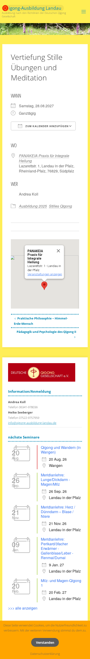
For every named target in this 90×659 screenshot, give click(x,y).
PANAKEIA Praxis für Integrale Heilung (44, 158)
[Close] (58, 250)
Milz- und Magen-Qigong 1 (61, 583)
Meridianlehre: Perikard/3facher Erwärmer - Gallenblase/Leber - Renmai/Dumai (57, 548)
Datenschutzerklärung (45, 654)
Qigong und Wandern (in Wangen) (61, 450)
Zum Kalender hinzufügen (46, 126)
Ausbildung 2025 (33, 206)
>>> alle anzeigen (22, 608)
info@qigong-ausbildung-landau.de (32, 423)
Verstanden (45, 642)
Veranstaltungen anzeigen (44, 274)
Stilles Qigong (60, 206)
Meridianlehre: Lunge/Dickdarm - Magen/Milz (55, 479)
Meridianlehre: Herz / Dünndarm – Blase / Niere (58, 511)
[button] (44, 285)
